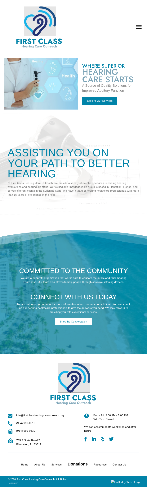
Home (24, 464)
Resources (100, 464)
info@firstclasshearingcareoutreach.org (40, 415)
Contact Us (119, 464)
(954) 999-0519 (25, 423)
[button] (139, 27)
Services (56, 464)
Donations (78, 464)
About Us (39, 464)
